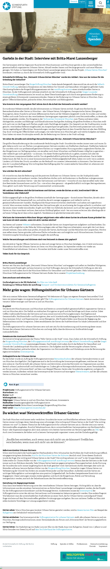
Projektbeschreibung (75, 273)
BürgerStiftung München (40, 84)
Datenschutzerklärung (98, 544)
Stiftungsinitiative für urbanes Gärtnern (57, 517)
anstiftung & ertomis (63, 89)
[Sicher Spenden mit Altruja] (1, 568)
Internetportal (86, 491)
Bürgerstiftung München (16, 342)
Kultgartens (8, 513)
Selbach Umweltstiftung (82, 342)
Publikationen (82, 544)
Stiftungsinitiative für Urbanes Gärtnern (66, 299)
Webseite (27, 225)
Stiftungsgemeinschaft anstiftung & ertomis (50, 342)
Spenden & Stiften (67, 544)
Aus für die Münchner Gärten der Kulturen (50, 455)
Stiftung (54, 544)
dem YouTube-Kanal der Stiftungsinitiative (53, 530)
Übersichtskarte (82, 372)
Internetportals (27, 352)
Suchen (100, 6)
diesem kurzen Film (85, 510)
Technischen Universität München (58, 119)
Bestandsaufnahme (62, 359)
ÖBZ (97, 430)
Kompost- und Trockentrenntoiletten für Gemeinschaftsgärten (68, 285)
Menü (90, 6)
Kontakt (92, 546)
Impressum (103, 546)
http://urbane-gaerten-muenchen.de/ (30, 408)
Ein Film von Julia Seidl (47, 282)
